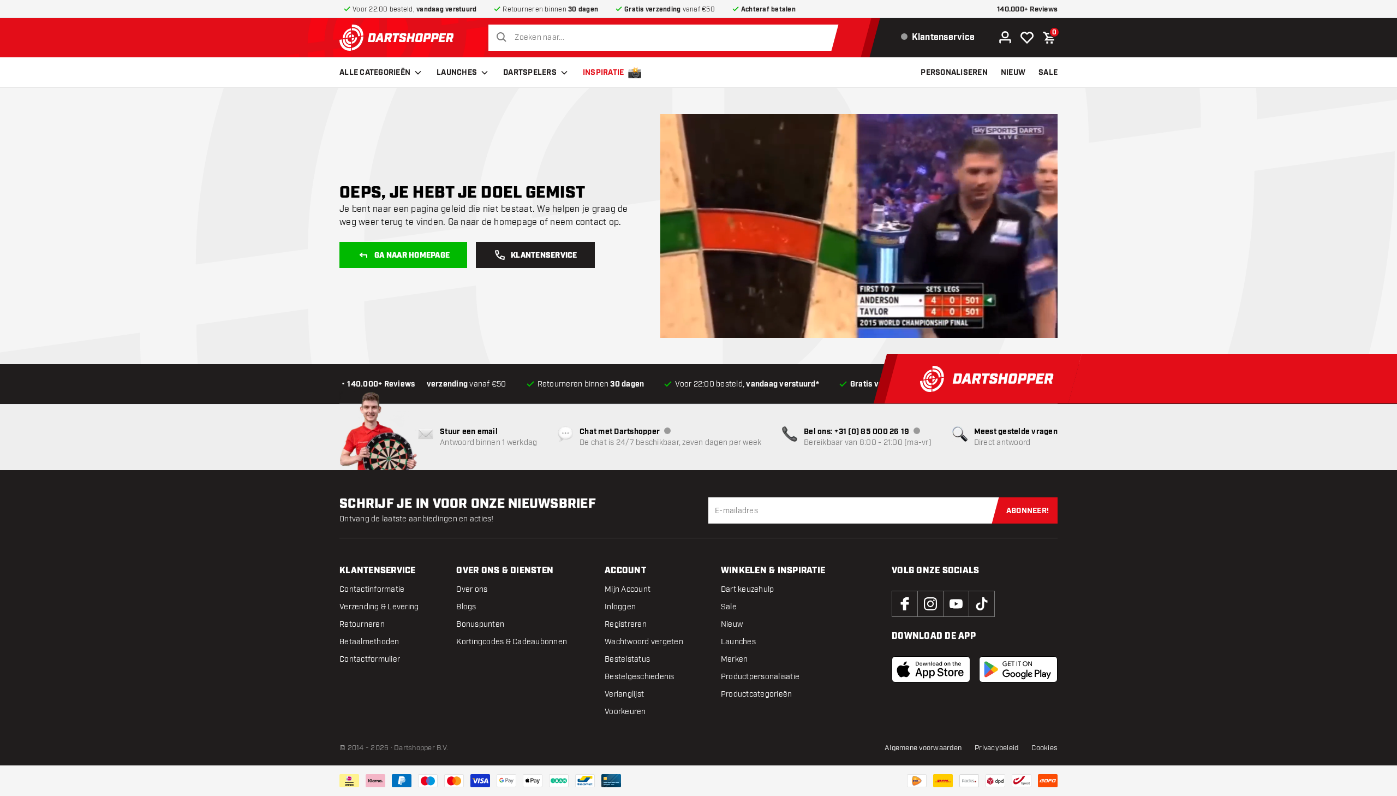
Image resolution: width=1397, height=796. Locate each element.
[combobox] (666, 38)
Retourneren (362, 624)
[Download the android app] (1018, 669)
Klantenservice (544, 255)
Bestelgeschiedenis (639, 676)
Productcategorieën (756, 694)
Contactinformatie (371, 589)
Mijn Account (627, 589)
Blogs (466, 606)
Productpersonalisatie (760, 676)
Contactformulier (369, 659)
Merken (734, 659)
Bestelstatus (627, 659)
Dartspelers (530, 73)
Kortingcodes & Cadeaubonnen (511, 641)
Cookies (1044, 748)
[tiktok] (982, 604)
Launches (457, 73)
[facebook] (905, 604)
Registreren (626, 624)
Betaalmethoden (369, 641)
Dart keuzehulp (747, 589)
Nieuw (732, 624)
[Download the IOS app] (931, 669)
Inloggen (620, 606)
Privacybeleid (996, 748)
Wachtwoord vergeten (644, 641)
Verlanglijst (624, 694)
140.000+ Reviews (1027, 9)
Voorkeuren (625, 711)
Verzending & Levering (379, 606)
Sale (729, 606)
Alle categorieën (374, 73)
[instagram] (930, 604)
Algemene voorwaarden (923, 748)
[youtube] (956, 604)
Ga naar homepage (412, 255)
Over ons (471, 589)
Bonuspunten (480, 624)
